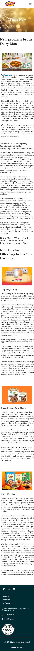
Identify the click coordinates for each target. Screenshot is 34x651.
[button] (30, 4)
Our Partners (6, 603)
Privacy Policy (6, 596)
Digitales (21, 647)
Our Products (6, 599)
